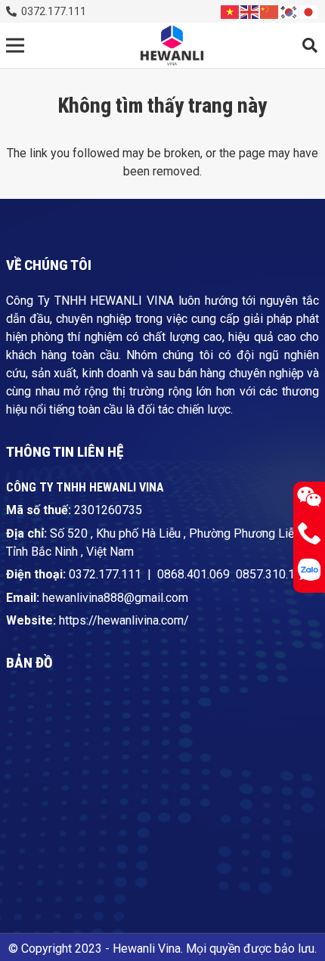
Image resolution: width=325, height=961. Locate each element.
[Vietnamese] (230, 11)
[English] (250, 11)
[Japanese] (309, 11)
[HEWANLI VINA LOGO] (171, 46)
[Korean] (289, 11)
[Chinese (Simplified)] (270, 11)
